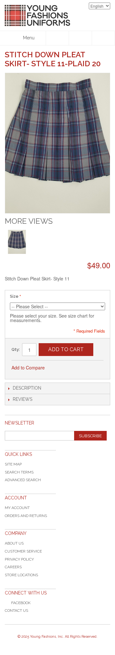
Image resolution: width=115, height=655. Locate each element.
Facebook (21, 603)
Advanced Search (23, 480)
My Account (17, 507)
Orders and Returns (26, 515)
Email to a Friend (58, 368)
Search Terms (19, 472)
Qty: (16, 349)
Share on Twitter (84, 368)
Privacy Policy (19, 559)
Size (14, 296)
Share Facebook (71, 368)
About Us (14, 543)
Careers (13, 567)
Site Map (13, 464)
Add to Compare (28, 367)
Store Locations (21, 575)
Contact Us (16, 610)
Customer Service (23, 551)
